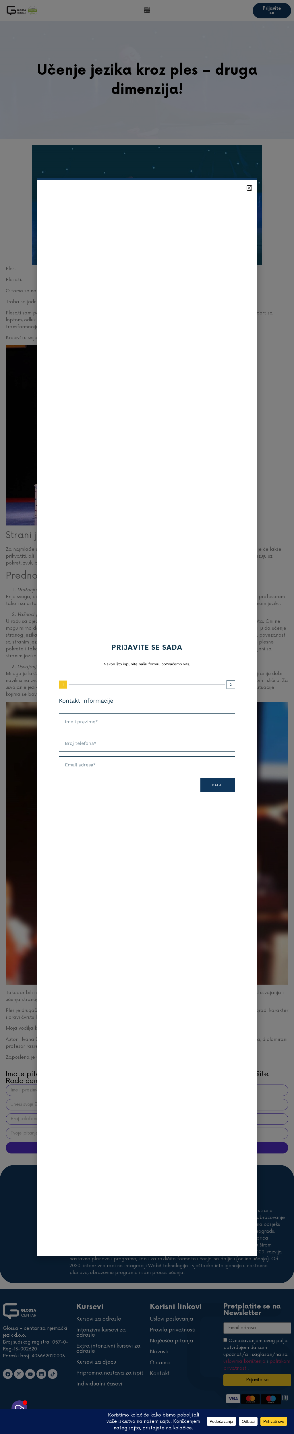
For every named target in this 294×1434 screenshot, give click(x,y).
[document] (147, 717)
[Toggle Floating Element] (19, 1408)
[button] (249, 188)
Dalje (218, 785)
